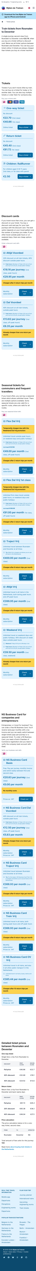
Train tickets (24, 1208)
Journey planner (26, 1195)
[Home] (3, 22)
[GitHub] (26, 1257)
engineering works (16, 2)
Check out (24, 292)
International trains (27, 1198)
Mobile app (6, 1197)
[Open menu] (33, 8)
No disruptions (6, 2)
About (5, 1252)
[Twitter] (4, 1257)
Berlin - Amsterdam (27, 1228)
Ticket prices (10, 22)
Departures (6, 1200)
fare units (17, 1141)
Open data (12, 1252)
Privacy (19, 1252)
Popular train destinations (12, 1217)
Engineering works (9, 1208)
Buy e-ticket (23, 127)
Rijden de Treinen (18, 1249)
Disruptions (6, 1204)
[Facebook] (9, 1257)
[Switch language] (29, 8)
